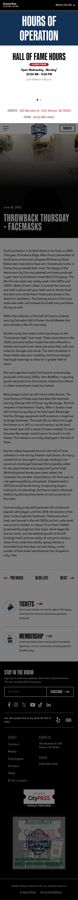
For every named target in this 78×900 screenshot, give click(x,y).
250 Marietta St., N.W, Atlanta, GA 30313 (45, 110)
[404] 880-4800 (43, 117)
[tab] (37, 100)
